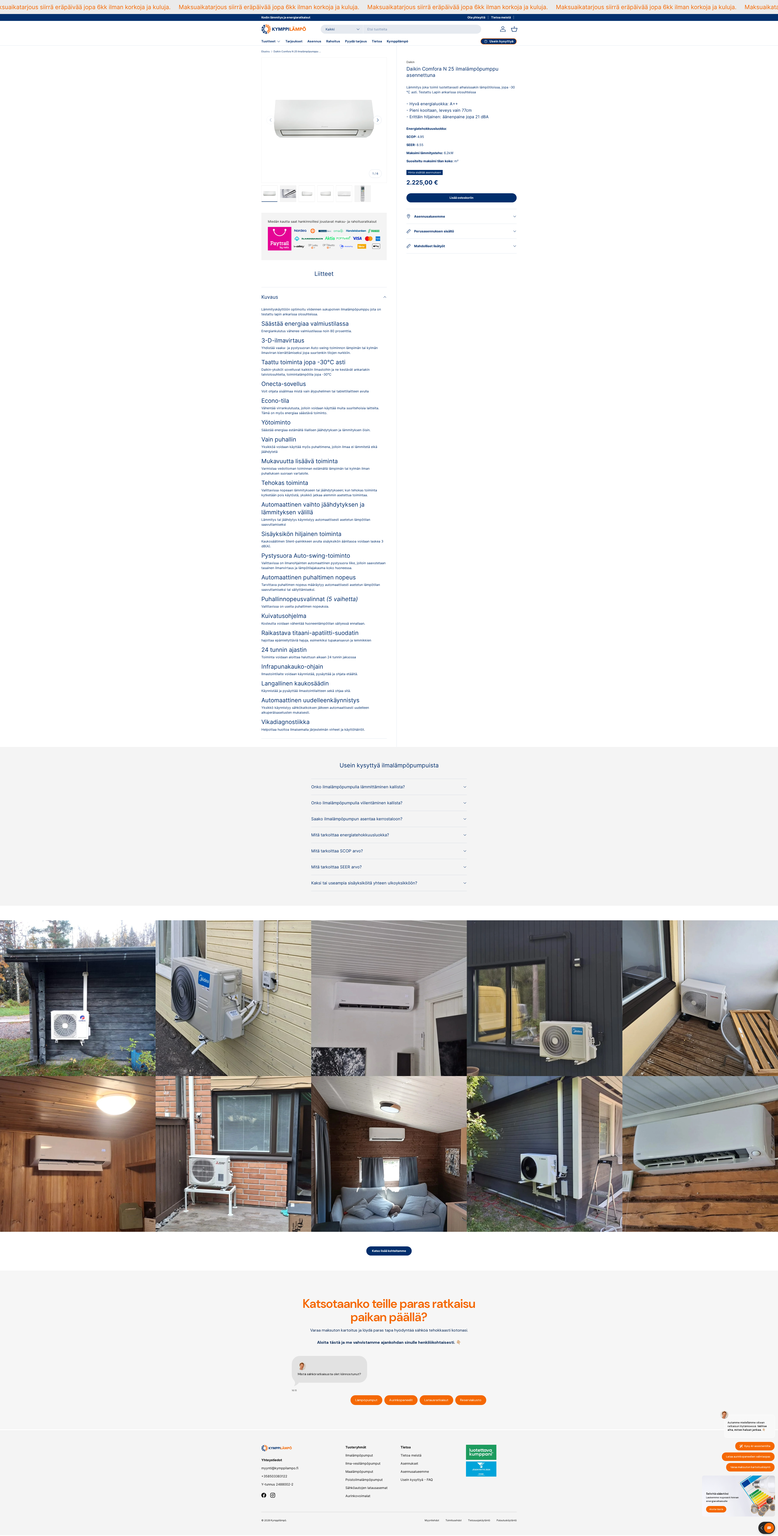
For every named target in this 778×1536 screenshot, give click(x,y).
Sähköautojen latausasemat (366, 1488)
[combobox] (401, 29)
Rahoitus (333, 41)
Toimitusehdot (454, 1520)
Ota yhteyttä (476, 17)
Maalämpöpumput (359, 1471)
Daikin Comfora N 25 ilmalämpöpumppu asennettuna (298, 51)
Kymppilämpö (397, 41)
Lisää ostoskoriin (461, 197)
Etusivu (265, 51)
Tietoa (377, 41)
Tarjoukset (293, 41)
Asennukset (409, 1463)
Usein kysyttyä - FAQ (417, 1480)
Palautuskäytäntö (507, 1520)
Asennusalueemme (415, 1471)
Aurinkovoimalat (357, 1496)
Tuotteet (268, 41)
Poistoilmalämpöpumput (364, 1480)
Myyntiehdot (432, 1520)
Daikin (410, 62)
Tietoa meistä (501, 17)
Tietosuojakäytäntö (479, 1520)
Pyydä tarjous (356, 41)
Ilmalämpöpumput (359, 1455)
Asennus (314, 41)
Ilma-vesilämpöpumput (362, 1463)
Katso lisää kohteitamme (389, 1250)
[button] (514, 29)
